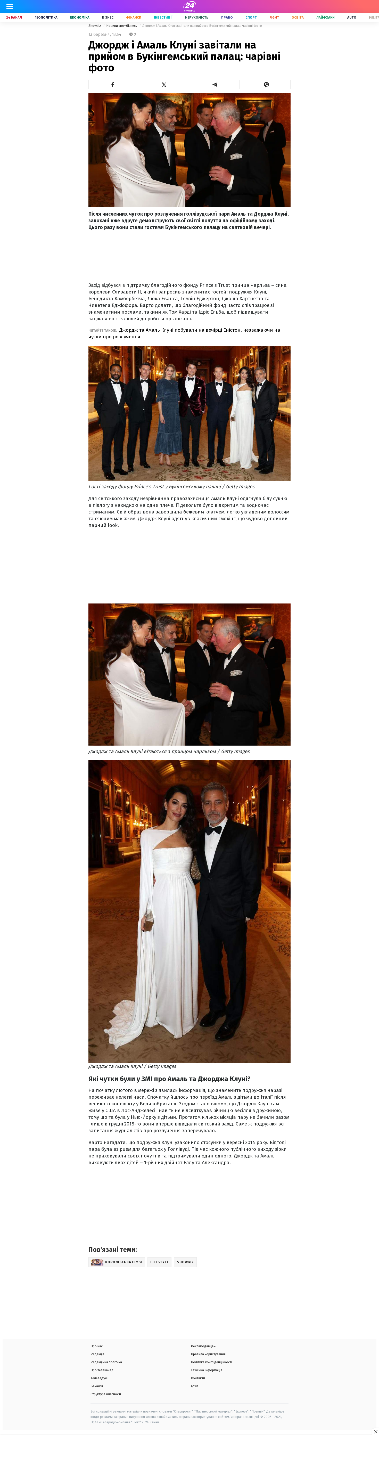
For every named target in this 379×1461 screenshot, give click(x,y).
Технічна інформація (206, 1370)
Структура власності (105, 1394)
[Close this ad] (375, 1431)
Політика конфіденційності (211, 1362)
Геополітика (46, 17)
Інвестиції (163, 17)
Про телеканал (101, 1370)
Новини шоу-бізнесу (122, 25)
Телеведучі (99, 1378)
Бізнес (107, 17)
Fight (274, 17)
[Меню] (9, 6)
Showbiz (95, 25)
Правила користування (208, 1354)
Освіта (298, 17)
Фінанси (133, 17)
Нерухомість (197, 17)
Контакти (198, 1378)
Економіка (79, 17)
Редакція (97, 1354)
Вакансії (96, 1386)
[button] (112, 84)
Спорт (251, 17)
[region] (189, 1448)
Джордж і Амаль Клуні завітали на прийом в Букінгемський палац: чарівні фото (202, 25)
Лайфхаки (325, 17)
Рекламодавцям (203, 1346)
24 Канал (14, 17)
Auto (351, 17)
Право (227, 17)
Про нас (96, 1346)
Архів (195, 1386)
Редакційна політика (106, 1362)
